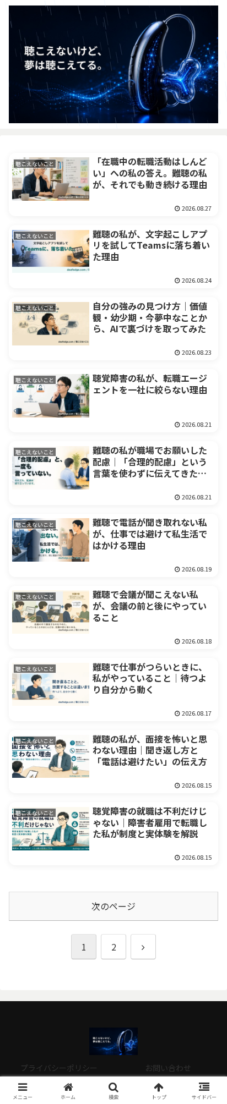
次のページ (113, 906)
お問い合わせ (168, 1067)
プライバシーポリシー (59, 1067)
